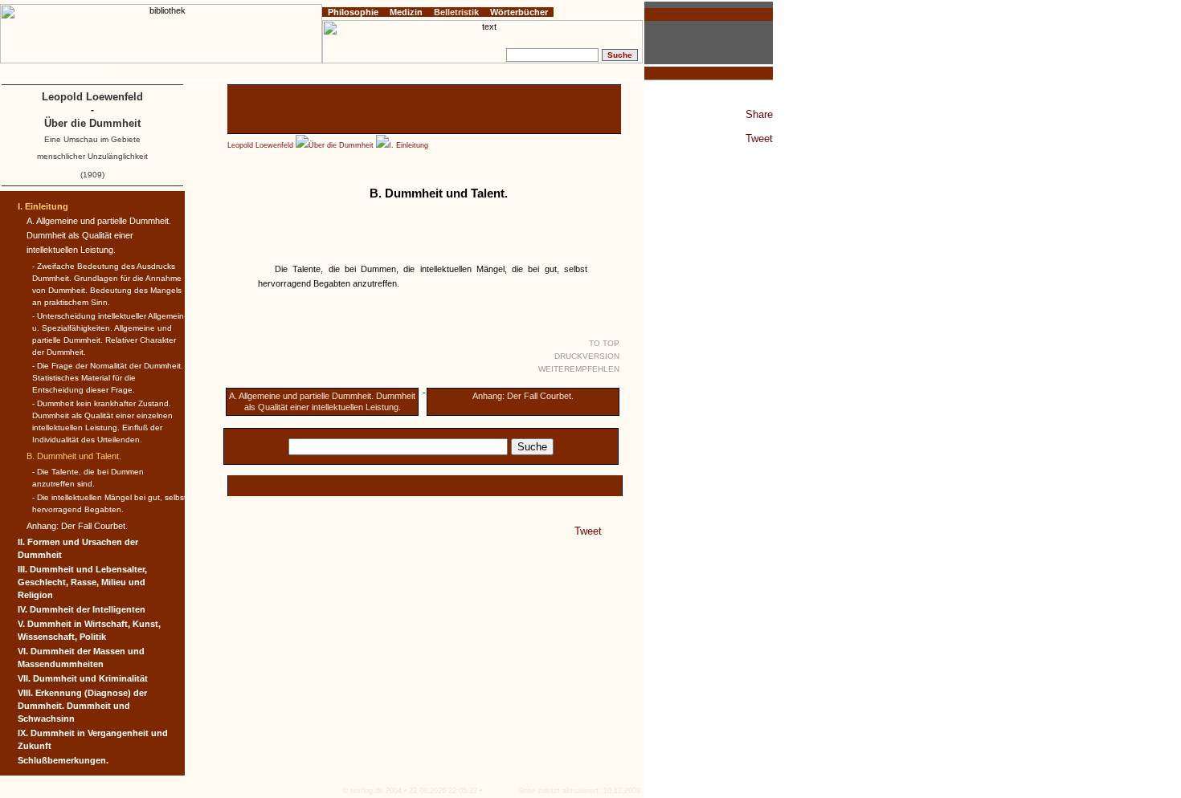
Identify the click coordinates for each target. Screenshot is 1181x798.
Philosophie (353, 12)
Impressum (48, 71)
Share (759, 114)
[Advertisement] (424, 109)
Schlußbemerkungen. (63, 760)
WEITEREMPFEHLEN (578, 368)
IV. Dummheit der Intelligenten (81, 609)
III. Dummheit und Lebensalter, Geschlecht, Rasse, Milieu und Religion (82, 582)
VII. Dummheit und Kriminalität (83, 678)
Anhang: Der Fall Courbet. (523, 396)
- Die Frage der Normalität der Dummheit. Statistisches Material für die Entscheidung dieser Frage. (107, 377)
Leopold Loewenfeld (260, 145)
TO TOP (604, 343)
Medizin (406, 12)
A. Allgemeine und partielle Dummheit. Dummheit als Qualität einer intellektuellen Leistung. (99, 235)
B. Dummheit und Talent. (74, 456)
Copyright (88, 71)
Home (15, 71)
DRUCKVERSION (586, 356)
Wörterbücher (519, 12)
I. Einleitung (408, 145)
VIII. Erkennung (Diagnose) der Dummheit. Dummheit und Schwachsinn (82, 705)
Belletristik (456, 12)
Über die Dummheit (341, 145)
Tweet (759, 138)
